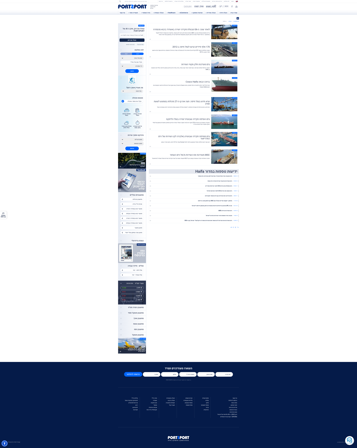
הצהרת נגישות (233, 410)
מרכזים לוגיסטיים (133, 403)
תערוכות (135, 410)
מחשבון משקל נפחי (136, 313)
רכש (136, 405)
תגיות (230, 21)
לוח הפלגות (226, 1)
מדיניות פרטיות (233, 407)
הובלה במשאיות (170, 398)
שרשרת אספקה (197, 13)
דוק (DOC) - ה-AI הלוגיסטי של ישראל (227, 414)
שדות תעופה (189, 405)
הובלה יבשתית (159, 13)
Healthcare (171, 13)
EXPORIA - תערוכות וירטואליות (228, 417)
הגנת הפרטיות (233, 412)
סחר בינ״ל (154, 398)
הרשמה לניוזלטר (168, 1)
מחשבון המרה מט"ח (136, 307)
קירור (207, 407)
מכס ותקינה (154, 403)
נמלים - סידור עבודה (136, 266)
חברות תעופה (188, 398)
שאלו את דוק (132, 40)
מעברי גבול (172, 405)
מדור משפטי (146, 13)
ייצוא (137, 54)
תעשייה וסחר (134, 13)
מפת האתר (234, 403)
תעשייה (155, 400)
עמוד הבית (234, 13)
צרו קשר (161, 1)
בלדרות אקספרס (188, 400)
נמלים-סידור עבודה (179, 1)
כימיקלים (206, 410)
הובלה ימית (223, 13)
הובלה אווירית (211, 13)
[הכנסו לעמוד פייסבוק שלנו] (132, 180)
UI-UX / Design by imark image (12, 442)
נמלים (207, 400)
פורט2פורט (236, 21)
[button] (238, 18)
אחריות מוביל (140, 44)
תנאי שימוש (234, 405)
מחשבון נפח (139, 329)
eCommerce (184, 13)
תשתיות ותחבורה (170, 403)
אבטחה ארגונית (153, 407)
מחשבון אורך (139, 318)
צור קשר (122, 13)
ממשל (155, 405)
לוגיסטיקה (135, 407)
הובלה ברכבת (171, 400)
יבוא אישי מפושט (130, 44)
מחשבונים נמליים (206, 1)
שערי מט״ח (188, 1)
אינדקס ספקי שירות (217, 1)
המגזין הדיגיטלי (138, 241)
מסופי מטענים (205, 405)
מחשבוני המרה (196, 1)
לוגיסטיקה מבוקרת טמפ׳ (131, 400)
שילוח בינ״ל (135, 398)
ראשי (232, 1)
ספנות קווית (205, 398)
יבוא (126, 54)
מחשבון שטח (138, 324)
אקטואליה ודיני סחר (151, 410)
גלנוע (207, 403)
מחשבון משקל (138, 335)
